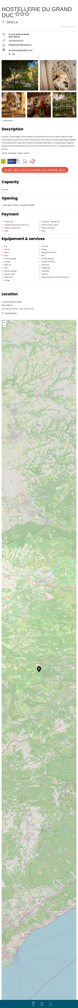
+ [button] (4, 322)
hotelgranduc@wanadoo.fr (20, 44)
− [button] (4, 325)
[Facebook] (11, 54)
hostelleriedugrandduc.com (20, 50)
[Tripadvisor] (15, 54)
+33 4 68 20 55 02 (16, 40)
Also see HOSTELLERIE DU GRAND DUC (35, 169)
